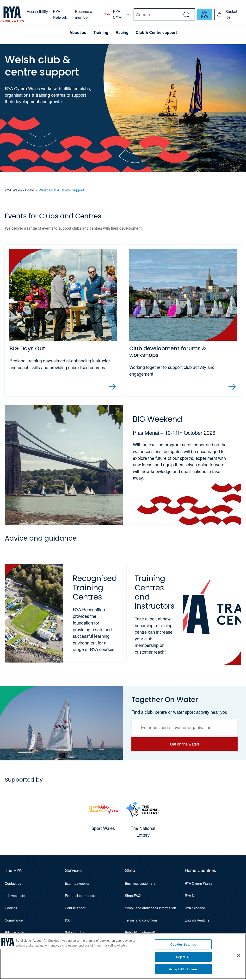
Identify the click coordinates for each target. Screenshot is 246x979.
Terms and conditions (141, 920)
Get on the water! (184, 744)
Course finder (75, 907)
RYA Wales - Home (19, 190)
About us (77, 32)
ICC (68, 920)
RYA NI (190, 895)
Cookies (11, 907)
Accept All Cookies (183, 969)
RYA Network (60, 14)
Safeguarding (75, 932)
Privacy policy (15, 932)
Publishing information (142, 932)
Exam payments (77, 883)
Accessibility (37, 11)
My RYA (204, 14)
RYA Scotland (195, 907)
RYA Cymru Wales (198, 883)
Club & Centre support (156, 32)
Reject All (183, 956)
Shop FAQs (133, 895)
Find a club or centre (80, 895)
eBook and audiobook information (150, 907)
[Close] (238, 955)
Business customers (140, 883)
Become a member (83, 14)
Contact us (13, 883)
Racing (122, 32)
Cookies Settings (183, 944)
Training (100, 32)
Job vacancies (15, 895)
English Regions (197, 920)
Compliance (14, 920)
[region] (123, 956)
